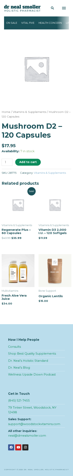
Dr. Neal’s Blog (19, 367)
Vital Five (27, 22)
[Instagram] (25, 447)
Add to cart (28, 162)
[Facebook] (11, 447)
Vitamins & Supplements (29, 111)
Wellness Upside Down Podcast (32, 374)
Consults (14, 347)
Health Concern (50, 22)
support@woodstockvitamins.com (34, 424)
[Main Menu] (64, 8)
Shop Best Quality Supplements (32, 353)
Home (6, 111)
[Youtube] (18, 447)
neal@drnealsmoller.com (27, 435)
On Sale (11, 22)
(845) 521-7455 (19, 400)
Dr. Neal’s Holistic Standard (28, 361)
